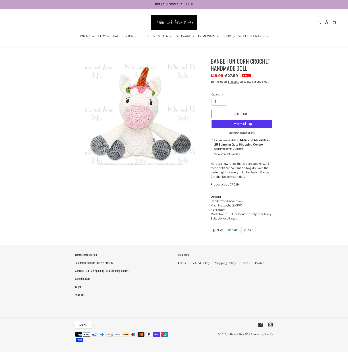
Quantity (217, 94)
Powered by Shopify (261, 334)
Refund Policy (200, 263)
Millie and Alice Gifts (238, 334)
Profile (259, 263)
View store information (227, 153)
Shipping (233, 81)
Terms (245, 263)
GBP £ (83, 325)
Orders (181, 263)
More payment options (242, 132)
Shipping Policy (225, 263)
